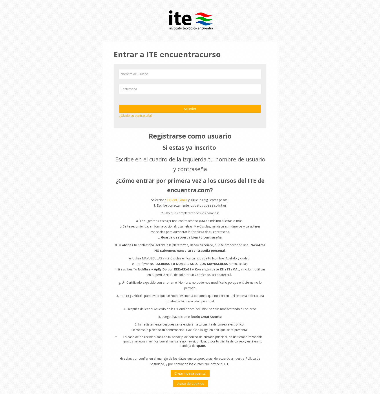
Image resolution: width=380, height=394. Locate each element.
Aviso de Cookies (190, 383)
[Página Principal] (190, 20)
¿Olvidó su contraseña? (135, 115)
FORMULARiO (177, 200)
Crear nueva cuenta (190, 373)
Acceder (190, 108)
